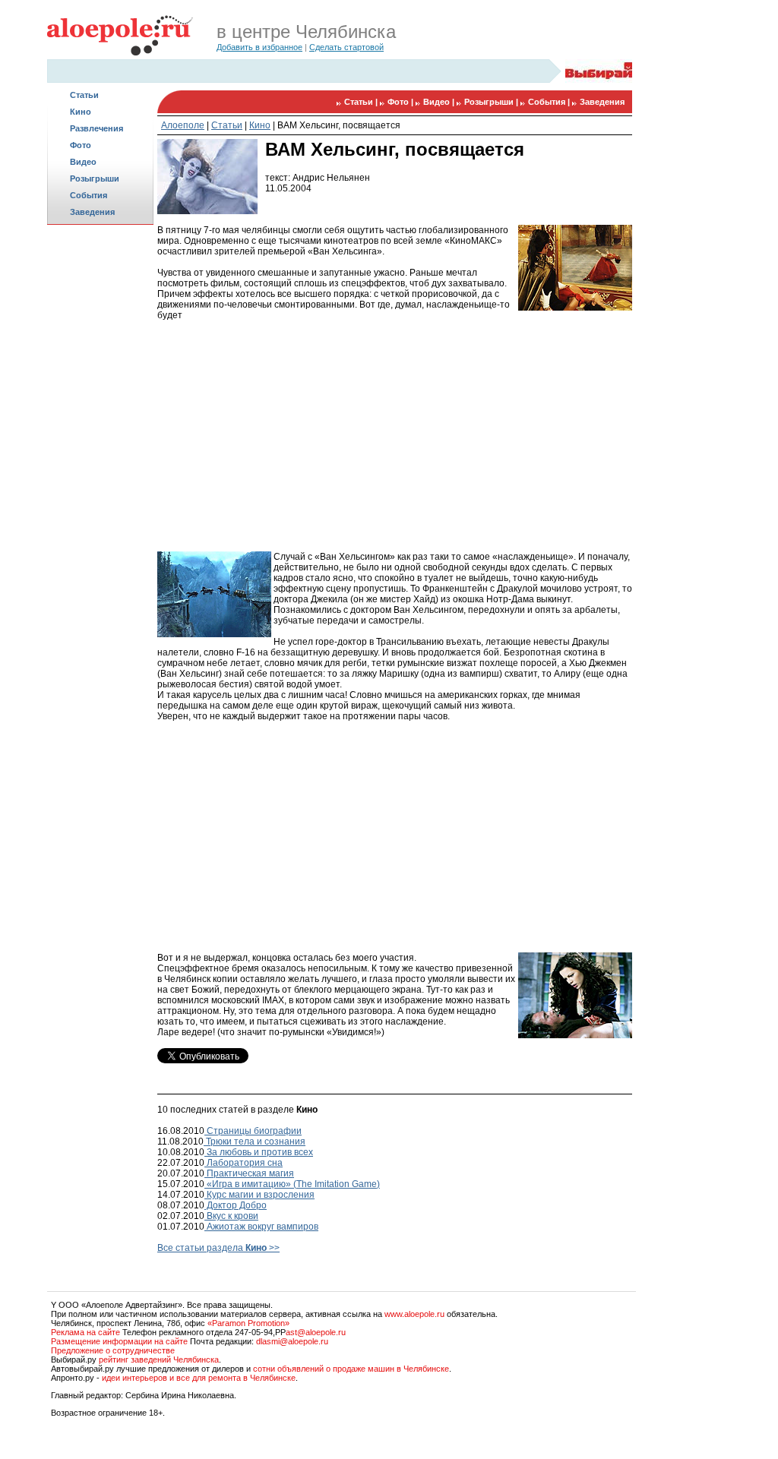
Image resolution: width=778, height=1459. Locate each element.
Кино (80, 111)
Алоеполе (182, 125)
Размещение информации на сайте (119, 1341)
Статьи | (362, 101)
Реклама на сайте (85, 1332)
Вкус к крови (231, 1216)
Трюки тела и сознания (254, 1141)
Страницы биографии (253, 1131)
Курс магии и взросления (259, 1194)
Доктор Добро (235, 1205)
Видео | (440, 101)
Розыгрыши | (492, 101)
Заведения (92, 211)
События (88, 195)
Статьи (84, 94)
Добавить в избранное (259, 47)
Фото (80, 145)
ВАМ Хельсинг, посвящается (338, 125)
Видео (83, 161)
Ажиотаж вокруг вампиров (261, 1226)
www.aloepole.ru (414, 1313)
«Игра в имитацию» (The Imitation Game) (292, 1184)
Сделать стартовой (346, 47)
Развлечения (96, 128)
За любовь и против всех (258, 1152)
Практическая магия (249, 1173)
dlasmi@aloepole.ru (292, 1341)
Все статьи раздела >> (218, 1248)
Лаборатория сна (243, 1162)
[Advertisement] (100, 468)
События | (550, 101)
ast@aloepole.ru (316, 1332)
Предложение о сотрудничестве (113, 1350)
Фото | (401, 101)
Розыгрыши (94, 178)
